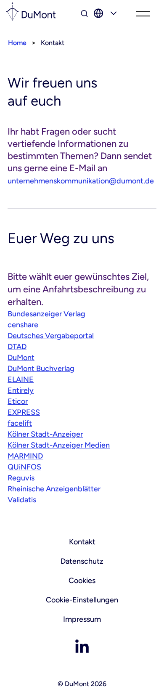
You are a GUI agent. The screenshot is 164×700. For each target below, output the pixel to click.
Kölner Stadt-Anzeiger (45, 434)
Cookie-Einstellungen (82, 600)
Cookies (82, 580)
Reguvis (21, 478)
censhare (23, 324)
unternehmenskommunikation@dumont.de (81, 181)
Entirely (21, 390)
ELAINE (21, 379)
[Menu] (143, 14)
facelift (20, 423)
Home (17, 43)
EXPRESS (24, 412)
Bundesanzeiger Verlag (46, 313)
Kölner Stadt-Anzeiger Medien (59, 445)
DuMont (21, 357)
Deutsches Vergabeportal (51, 335)
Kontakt (82, 541)
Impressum (82, 619)
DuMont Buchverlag (41, 368)
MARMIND (25, 456)
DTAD (17, 346)
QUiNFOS (24, 467)
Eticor (18, 401)
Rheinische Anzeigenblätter (54, 488)
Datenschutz (82, 561)
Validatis (22, 499)
